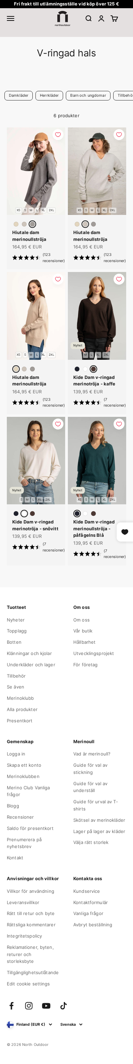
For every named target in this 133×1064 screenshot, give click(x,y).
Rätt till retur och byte (31, 913)
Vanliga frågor (88, 913)
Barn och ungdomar (88, 95)
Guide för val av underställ (90, 787)
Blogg (13, 805)
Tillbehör (16, 676)
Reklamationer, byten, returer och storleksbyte (30, 954)
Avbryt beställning (92, 924)
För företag (85, 664)
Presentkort (19, 720)
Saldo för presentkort (30, 828)
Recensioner (20, 817)
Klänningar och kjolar (29, 653)
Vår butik (82, 630)
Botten (14, 642)
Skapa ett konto (24, 765)
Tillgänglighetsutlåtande (33, 972)
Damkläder (18, 95)
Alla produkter (22, 709)
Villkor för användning (30, 891)
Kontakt (15, 857)
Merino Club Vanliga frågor (28, 791)
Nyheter (16, 620)
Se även (15, 687)
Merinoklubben (23, 776)
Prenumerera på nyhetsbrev (24, 843)
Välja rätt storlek (90, 842)
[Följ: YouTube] (46, 1005)
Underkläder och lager (31, 664)
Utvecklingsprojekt (93, 653)
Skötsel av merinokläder (99, 820)
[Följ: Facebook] (11, 1005)
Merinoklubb (20, 698)
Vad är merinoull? (91, 753)
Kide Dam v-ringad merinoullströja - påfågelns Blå (94, 528)
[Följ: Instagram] (28, 1005)
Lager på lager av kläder (99, 831)
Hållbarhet (84, 642)
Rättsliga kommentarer (31, 924)
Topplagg (17, 630)
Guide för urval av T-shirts (95, 805)
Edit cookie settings (28, 983)
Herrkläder (49, 95)
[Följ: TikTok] (63, 1005)
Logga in (16, 753)
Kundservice (86, 891)
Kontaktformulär (90, 902)
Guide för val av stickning (90, 768)
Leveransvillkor (23, 902)
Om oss (81, 620)
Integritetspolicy (24, 936)
